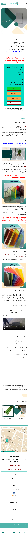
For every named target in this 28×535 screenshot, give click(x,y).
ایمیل (26, 379)
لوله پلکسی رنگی (7, 418)
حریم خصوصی (14, 516)
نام (26, 374)
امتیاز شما (24, 354)
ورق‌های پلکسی (22, 126)
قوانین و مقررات (14, 513)
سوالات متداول (14, 509)
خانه (23, 39)
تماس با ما (14, 482)
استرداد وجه (14, 519)
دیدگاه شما (24, 357)
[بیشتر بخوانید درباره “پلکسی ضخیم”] (16, 407)
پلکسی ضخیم (20, 418)
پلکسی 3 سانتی (21, 256)
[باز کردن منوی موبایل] (26, 3)
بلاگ (14, 485)
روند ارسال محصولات (14, 506)
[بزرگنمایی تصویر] (24, 31)
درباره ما (14, 478)
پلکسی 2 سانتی (6, 255)
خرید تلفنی (4, 3)
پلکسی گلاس (18, 39)
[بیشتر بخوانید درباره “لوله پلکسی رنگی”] (3, 407)
